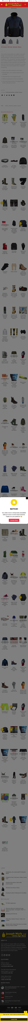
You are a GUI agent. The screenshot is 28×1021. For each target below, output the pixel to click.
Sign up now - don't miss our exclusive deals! (14, 1014)
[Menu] (25, 4)
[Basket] (1, 4)
